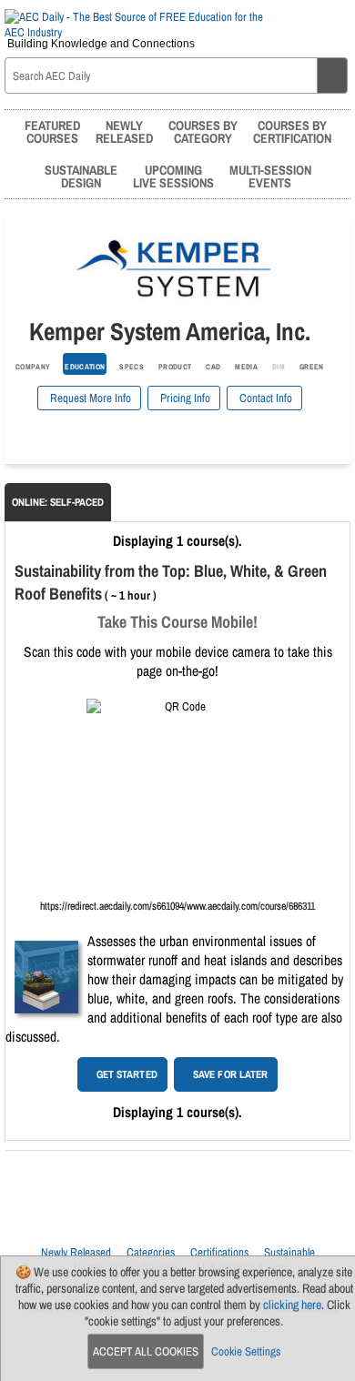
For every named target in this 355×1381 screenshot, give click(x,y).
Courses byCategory (203, 131)
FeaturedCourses (52, 131)
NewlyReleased (124, 131)
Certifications (219, 1252)
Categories (151, 1252)
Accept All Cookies (145, 1351)
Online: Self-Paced (58, 502)
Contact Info (264, 398)
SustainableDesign (81, 176)
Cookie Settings (245, 1351)
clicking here (292, 1304)
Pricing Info (183, 398)
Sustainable (289, 1252)
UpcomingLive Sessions (173, 176)
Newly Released (76, 1252)
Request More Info (89, 398)
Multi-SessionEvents (270, 176)
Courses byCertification (292, 131)
